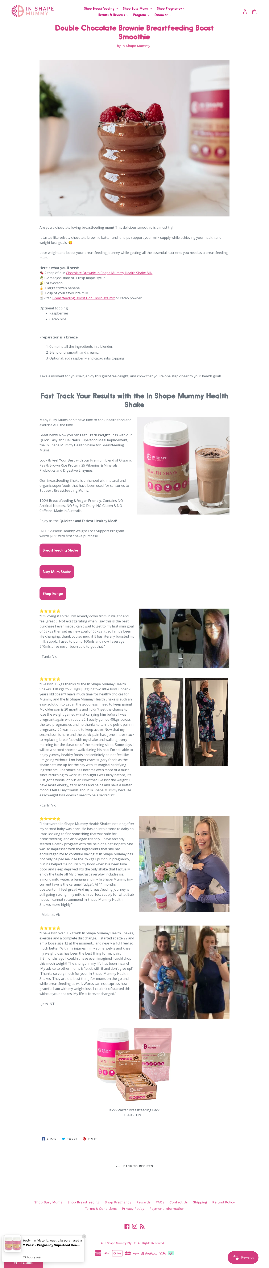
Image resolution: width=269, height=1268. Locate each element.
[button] (23, 1262)
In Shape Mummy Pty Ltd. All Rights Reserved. (134, 1243)
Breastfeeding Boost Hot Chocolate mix (83, 298)
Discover (161, 15)
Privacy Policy (133, 1209)
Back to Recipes (137, 1166)
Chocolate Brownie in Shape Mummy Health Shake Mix (109, 273)
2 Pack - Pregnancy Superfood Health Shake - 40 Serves (51, 1245)
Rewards (143, 1202)
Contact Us (178, 1202)
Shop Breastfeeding (100, 8)
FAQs (160, 1202)
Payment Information (166, 1209)
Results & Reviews (112, 15)
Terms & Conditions (101, 1209)
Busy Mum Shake (57, 571)
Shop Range (53, 593)
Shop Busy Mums (136, 8)
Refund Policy (223, 1202)
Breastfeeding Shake (60, 550)
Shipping (200, 1202)
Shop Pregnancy (170, 8)
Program (140, 15)
